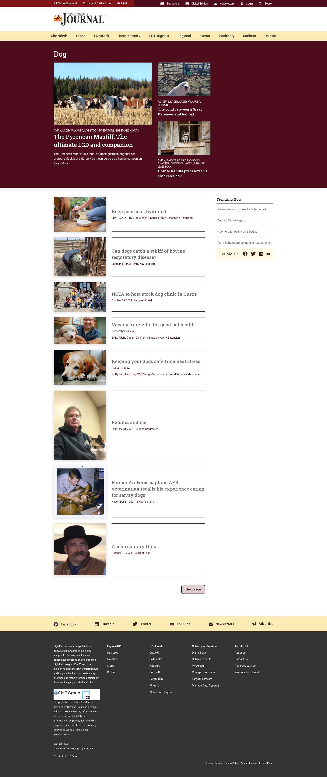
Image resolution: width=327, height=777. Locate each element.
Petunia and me (129, 422)
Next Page (193, 589)
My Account (199, 665)
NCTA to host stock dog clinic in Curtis (154, 294)
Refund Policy (266, 763)
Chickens (177, 163)
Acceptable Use (249, 763)
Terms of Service (213, 763)
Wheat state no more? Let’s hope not (242, 209)
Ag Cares (112, 652)
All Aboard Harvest (65, 3)
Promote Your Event (247, 672)
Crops (80, 36)
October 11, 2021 (122, 552)
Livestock (101, 36)
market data (83, 702)
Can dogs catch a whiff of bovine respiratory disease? (148, 254)
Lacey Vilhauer (72, 130)
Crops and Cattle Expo (97, 3)
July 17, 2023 (119, 217)
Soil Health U (156, 659)
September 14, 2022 (124, 331)
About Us (240, 652)
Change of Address (203, 672)
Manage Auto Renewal (205, 685)
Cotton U (154, 672)
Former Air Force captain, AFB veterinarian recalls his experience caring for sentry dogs (158, 488)
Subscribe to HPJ (202, 659)
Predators (106, 130)
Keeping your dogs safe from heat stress (156, 361)
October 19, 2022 (122, 300)
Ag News (163, 101)
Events (204, 36)
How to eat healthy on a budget (237, 231)
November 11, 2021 (123, 501)
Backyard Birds (177, 160)
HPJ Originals (159, 36)
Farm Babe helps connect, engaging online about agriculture (244, 243)
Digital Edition (200, 652)
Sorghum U (156, 678)
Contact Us (241, 659)
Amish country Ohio (134, 546)
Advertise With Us (245, 665)
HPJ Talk (122, 3)
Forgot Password (202, 678)
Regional (184, 36)
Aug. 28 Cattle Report (231, 220)
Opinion (270, 36)
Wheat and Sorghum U (162, 692)
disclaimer (63, 734)
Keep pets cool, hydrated (139, 211)
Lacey (174, 101)
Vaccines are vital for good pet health (153, 325)
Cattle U (154, 652)
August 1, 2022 (121, 367)
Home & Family (129, 36)
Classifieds (59, 36)
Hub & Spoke (71, 756)
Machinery (226, 36)
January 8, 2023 (121, 263)
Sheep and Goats (127, 130)
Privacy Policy (232, 763)
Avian (57, 130)
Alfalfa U (154, 665)
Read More (61, 163)
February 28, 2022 (122, 428)
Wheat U (154, 685)
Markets (249, 36)
